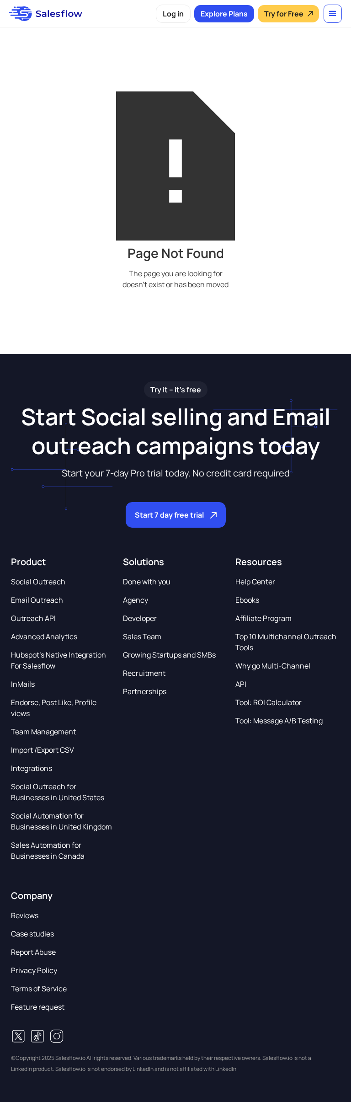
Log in (173, 14)
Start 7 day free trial (169, 515)
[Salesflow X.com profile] (18, 1036)
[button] (333, 14)
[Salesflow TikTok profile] (37, 1036)
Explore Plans (224, 14)
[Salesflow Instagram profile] (56, 1036)
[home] (45, 13)
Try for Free (283, 14)
